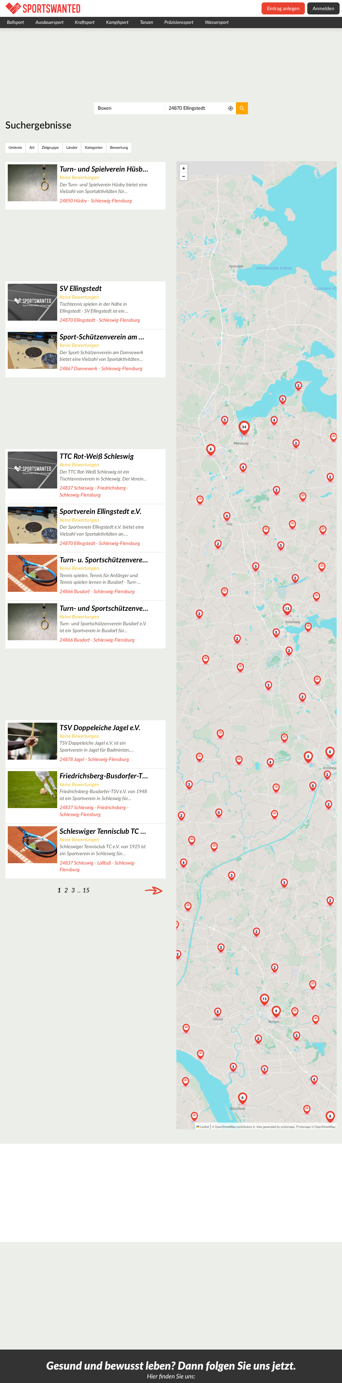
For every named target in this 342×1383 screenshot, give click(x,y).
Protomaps (303, 1126)
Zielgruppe (50, 148)
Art (31, 148)
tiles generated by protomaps (275, 1126)
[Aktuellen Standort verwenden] (231, 108)
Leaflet (204, 1126)
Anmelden (323, 8)
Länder (71, 148)
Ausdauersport (50, 22)
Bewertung (119, 148)
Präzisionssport (178, 22)
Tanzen (146, 22)
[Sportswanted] (43, 8)
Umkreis (15, 148)
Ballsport (15, 22)
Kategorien (94, 148)
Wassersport (217, 22)
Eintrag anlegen (283, 8)
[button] (237, 638)
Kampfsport (117, 22)
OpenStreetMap (324, 1126)
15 (86, 890)
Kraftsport (85, 22)
